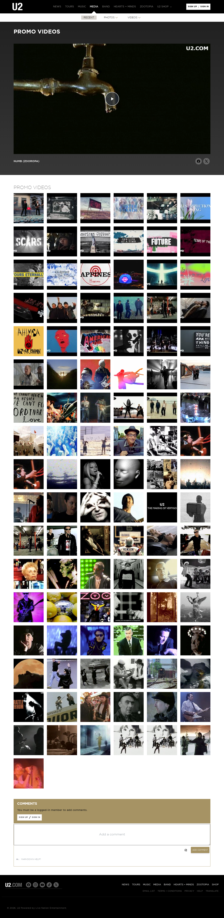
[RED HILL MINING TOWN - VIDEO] (129, 721)
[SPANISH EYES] (162, 688)
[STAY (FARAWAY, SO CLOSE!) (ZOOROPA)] (195, 621)
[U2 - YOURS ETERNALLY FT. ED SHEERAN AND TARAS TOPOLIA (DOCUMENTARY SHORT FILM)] (62, 255)
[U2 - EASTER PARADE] (129, 222)
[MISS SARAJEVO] (162, 621)
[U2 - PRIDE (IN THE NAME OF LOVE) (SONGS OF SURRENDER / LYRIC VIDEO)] (195, 288)
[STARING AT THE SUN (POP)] (195, 588)
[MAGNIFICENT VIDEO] (29, 455)
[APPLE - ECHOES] (129, 388)
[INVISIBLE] (162, 388)
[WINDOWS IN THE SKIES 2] (29, 787)
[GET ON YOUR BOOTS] (62, 422)
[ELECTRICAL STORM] (195, 521)
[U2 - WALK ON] (162, 422)
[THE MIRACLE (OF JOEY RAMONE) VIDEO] (95, 388)
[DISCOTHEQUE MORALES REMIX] (62, 621)
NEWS (125, 884)
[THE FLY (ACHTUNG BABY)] (62, 688)
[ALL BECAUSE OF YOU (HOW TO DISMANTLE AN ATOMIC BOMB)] (162, 488)
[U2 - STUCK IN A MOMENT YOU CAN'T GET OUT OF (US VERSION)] (95, 322)
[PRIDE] (62, 754)
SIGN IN (205, 7)
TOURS (136, 884)
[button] (164, 6)
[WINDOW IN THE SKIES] (62, 455)
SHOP (215, 884)
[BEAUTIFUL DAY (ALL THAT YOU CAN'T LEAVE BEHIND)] (195, 555)
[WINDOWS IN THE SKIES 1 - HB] (195, 455)
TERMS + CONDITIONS (170, 891)
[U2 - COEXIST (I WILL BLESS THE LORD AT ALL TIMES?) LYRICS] (95, 222)
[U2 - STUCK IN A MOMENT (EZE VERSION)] (129, 322)
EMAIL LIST (149, 891)
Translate (212, 891)
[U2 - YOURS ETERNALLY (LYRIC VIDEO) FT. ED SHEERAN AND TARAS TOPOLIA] (29, 288)
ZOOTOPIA (203, 884)
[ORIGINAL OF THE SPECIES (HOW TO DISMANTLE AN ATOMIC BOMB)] (95, 521)
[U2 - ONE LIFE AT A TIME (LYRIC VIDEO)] (129, 255)
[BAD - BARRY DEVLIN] (195, 721)
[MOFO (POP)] (62, 588)
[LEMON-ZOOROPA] (129, 621)
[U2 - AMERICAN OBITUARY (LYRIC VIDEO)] (95, 255)
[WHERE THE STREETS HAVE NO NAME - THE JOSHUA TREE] (62, 721)
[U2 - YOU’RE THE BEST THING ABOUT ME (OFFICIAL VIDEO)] (162, 355)
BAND (167, 884)
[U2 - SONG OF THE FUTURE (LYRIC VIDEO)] (162, 255)
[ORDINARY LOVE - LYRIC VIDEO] (29, 422)
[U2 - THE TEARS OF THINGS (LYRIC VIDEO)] (195, 255)
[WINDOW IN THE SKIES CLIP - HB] (29, 488)
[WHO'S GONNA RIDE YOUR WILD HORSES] (62, 654)
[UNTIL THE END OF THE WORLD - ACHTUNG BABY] (129, 654)
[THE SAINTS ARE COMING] (95, 455)
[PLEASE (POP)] (129, 588)
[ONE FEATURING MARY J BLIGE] (95, 488)
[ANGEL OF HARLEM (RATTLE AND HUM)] (195, 688)
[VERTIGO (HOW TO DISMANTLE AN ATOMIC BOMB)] (129, 521)
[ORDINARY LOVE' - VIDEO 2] (195, 388)
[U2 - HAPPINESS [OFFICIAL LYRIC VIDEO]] (95, 288)
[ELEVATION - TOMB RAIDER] (62, 521)
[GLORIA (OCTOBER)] (62, 488)
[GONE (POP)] (95, 588)
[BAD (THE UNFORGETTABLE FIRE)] (29, 754)
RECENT (89, 17)
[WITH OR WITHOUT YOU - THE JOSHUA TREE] (95, 422)
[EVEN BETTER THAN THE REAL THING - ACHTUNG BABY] (95, 654)
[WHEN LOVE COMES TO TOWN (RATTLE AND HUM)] (129, 688)
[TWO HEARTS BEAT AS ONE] (95, 754)
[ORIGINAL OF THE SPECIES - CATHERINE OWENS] (129, 488)
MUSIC (147, 884)
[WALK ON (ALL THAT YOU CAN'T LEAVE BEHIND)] (29, 555)
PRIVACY (189, 891)
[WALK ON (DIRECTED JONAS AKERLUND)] (62, 555)
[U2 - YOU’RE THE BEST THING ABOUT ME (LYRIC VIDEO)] (195, 355)
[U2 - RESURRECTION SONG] (195, 222)
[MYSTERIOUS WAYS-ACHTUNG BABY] (29, 688)
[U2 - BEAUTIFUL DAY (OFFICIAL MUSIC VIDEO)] (129, 422)
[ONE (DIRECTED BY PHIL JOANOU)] (162, 654)
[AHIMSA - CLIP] (29, 355)
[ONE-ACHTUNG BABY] (195, 654)
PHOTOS (109, 17)
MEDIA (157, 884)
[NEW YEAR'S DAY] (195, 754)
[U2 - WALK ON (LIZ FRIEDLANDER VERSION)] (162, 322)
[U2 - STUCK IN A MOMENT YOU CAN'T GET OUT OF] (195, 322)
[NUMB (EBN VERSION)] (29, 654)
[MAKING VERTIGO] (162, 521)
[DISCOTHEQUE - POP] (29, 621)
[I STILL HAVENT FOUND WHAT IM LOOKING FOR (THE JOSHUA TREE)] (95, 721)
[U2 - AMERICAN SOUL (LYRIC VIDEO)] (95, 355)
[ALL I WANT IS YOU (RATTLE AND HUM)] (95, 688)
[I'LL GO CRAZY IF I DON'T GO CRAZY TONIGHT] (195, 422)
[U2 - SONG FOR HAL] (62, 222)
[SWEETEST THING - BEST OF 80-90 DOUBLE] (129, 455)
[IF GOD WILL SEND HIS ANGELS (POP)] (29, 588)
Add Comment (200, 850)
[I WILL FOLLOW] (129, 754)
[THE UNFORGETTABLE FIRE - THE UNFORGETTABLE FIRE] (162, 721)
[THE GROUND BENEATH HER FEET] (95, 555)
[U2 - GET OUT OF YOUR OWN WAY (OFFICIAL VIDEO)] (62, 355)
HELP (200, 891)
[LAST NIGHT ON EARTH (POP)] (162, 588)
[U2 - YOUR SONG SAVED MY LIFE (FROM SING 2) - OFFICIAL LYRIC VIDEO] (29, 322)
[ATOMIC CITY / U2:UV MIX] (129, 288)
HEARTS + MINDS (184, 884)
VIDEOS (132, 17)
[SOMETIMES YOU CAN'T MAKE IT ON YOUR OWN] (29, 521)
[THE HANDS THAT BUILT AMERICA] (162, 455)
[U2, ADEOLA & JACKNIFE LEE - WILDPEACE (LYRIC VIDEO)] (62, 288)
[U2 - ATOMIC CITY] (162, 288)
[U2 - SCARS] (29, 255)
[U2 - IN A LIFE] (162, 222)
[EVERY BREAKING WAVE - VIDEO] (62, 388)
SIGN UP (193, 7)
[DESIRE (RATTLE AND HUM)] (29, 721)
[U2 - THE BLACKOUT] (129, 355)
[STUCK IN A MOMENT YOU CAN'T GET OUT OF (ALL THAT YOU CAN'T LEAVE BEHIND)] (162, 555)
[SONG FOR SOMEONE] (29, 388)
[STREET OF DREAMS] (29, 222)
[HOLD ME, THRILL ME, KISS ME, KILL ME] (95, 621)
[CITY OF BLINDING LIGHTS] (195, 488)
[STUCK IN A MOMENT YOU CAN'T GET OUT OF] (129, 555)
